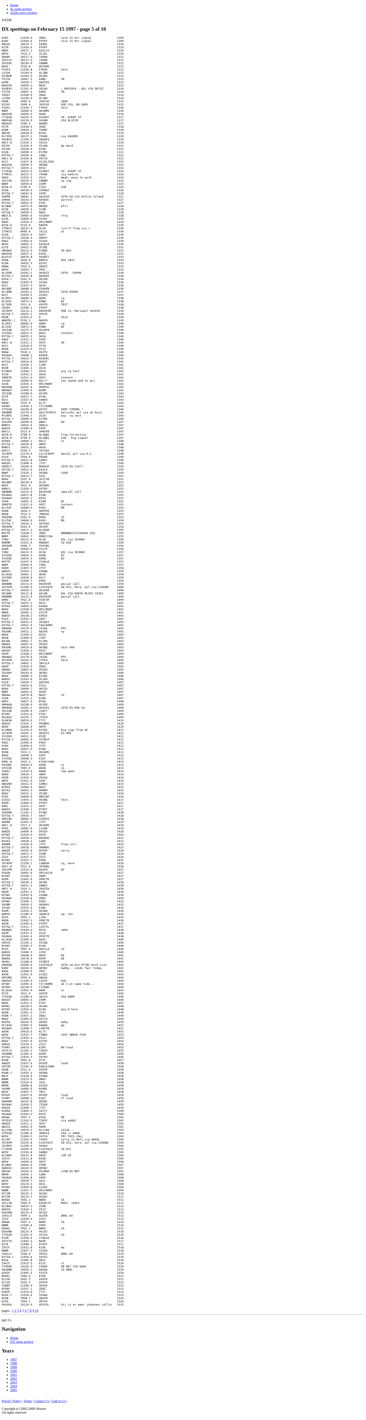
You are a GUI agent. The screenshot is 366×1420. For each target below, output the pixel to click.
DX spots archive (21, 1342)
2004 (13, 1386)
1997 (13, 1359)
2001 (13, 1375)
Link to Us (58, 1401)
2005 (13, 1390)
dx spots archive (21, 9)
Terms (28, 1401)
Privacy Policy (11, 1401)
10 (36, 1310)
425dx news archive (23, 13)
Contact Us (41, 1401)
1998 (13, 1363)
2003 (13, 1382)
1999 (13, 1367)
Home (14, 5)
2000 (13, 1371)
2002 (13, 1378)
